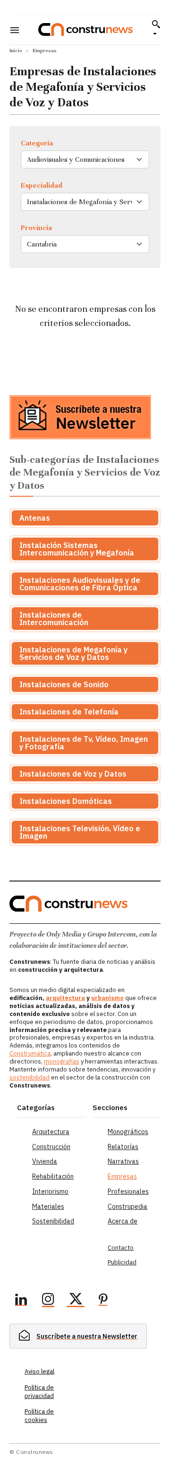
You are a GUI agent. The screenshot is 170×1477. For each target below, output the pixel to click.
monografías (61, 1061)
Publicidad (122, 1262)
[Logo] (85, 29)
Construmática (30, 1053)
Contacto (121, 1248)
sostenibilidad (29, 1077)
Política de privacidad (39, 1391)
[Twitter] (75, 1300)
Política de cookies (39, 1415)
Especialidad (41, 185)
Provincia (36, 227)
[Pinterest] (103, 1300)
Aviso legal (39, 1371)
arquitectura (65, 998)
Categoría (37, 143)
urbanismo (107, 998)
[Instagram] (48, 1300)
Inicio (15, 51)
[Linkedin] (20, 1300)
